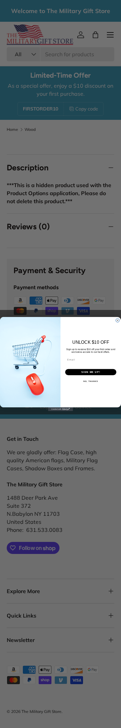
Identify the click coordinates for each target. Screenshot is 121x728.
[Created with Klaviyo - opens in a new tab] (60, 409)
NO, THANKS (90, 381)
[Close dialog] (117, 320)
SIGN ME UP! (90, 372)
